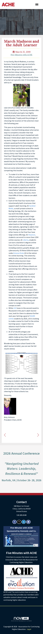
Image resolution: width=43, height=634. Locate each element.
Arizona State (18, 253)
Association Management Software (21, 620)
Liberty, (26, 240)
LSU (14, 308)
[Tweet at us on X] (19, 522)
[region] (38, 435)
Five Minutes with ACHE (21, 54)
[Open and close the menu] (28, 4)
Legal (29, 629)
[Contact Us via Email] (28, 522)
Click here (10, 557)
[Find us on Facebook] (14, 522)
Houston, (32, 235)
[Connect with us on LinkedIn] (24, 522)
